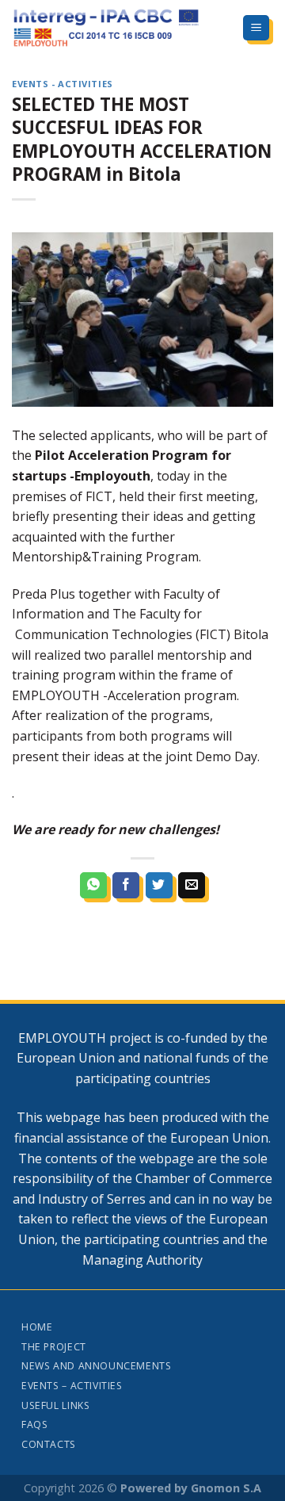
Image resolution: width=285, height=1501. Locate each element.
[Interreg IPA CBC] (115, 28)
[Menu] (256, 28)
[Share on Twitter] (159, 885)
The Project (53, 1347)
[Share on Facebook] (125, 885)
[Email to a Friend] (191, 885)
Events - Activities (62, 84)
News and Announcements (96, 1366)
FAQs (34, 1424)
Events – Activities (72, 1385)
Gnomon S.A (226, 1487)
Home (36, 1327)
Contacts (48, 1444)
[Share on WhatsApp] (93, 885)
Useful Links (55, 1405)
